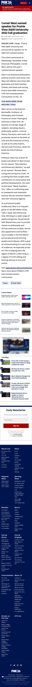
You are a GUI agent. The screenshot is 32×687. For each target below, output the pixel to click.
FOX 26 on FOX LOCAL (5, 452)
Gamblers (17, 523)
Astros (16, 510)
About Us (18, 575)
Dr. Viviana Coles (19, 483)
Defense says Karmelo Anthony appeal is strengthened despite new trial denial (10, 329)
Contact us (18, 578)
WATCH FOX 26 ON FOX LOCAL (19, 584)
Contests (4, 593)
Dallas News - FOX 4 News (5, 482)
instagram (17, 665)
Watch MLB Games (4, 629)
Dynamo (17, 518)
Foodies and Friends (18, 554)
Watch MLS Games (4, 655)
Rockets (17, 514)
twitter (14, 665)
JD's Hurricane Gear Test (5, 519)
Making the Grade (20, 481)
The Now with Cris (5, 580)
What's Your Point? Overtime (6, 556)
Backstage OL (5, 584)
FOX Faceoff (18, 548)
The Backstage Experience (5, 586)
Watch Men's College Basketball (5, 641)
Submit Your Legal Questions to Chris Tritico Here (19, 494)
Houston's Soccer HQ (20, 562)
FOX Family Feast (20, 503)
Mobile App (18, 599)
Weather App (5, 524)
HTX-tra (18, 616)
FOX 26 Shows (4, 536)
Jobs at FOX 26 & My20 (19, 592)
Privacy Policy (18, 434)
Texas (22, 36)
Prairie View (16, 283)
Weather (4, 507)
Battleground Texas (5, 570)
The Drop (4, 578)
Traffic (3, 522)
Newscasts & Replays (5, 458)
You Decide (18, 460)
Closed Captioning (18, 608)
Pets (16, 490)
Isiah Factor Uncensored (4, 540)
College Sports (19, 516)
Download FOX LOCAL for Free (13, 338)
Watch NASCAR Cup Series (5, 633)
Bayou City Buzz (6, 563)
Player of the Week (18, 529)
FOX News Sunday (18, 465)
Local (16, 451)
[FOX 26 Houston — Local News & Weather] (6, 3)
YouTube (4, 465)
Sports (17, 507)
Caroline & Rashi (19, 540)
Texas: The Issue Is (6, 560)
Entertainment (7, 575)
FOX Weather (5, 528)
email (21, 665)
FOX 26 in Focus (19, 546)
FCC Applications (19, 611)
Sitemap (17, 472)
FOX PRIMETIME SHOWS (6, 590)
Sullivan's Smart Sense (19, 469)
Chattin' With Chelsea (5, 548)
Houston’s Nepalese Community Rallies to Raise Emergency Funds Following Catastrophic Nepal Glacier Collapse (10, 321)
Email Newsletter (19, 590)
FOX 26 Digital (6, 36)
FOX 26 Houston (16, 36)
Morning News (18, 477)
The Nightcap (5, 544)
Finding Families (19, 485)
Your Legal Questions (18, 499)
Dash (16, 521)
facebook (11, 665)
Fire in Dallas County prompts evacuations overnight (9, 312)
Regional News (4, 477)
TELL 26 (3, 455)
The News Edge (5, 546)
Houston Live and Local (6, 566)
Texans (17, 512)
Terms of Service (17, 436)
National (17, 455)
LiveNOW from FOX (5, 461)
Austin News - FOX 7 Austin (5, 485)
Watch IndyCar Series (5, 636)
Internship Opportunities (18, 596)
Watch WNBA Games (5, 651)
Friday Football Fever (19, 526)
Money (17, 462)
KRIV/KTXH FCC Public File (19, 604)
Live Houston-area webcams (5, 513)
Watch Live (23, 3)
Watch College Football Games (6, 625)
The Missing (18, 560)
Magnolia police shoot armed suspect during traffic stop (9, 296)
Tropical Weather (6, 516)
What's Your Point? (4, 552)
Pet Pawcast (18, 558)
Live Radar (4, 510)
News (17, 449)
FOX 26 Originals (18, 536)
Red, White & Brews (18, 543)
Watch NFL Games (4, 621)
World (16, 458)
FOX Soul (4, 467)
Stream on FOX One (5, 617)
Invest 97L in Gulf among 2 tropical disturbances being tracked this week (20, 362)
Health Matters (19, 488)
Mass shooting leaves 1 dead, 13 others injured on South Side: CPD (10, 304)
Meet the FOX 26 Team (19, 580)
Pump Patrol (5, 526)
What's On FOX (19, 587)
